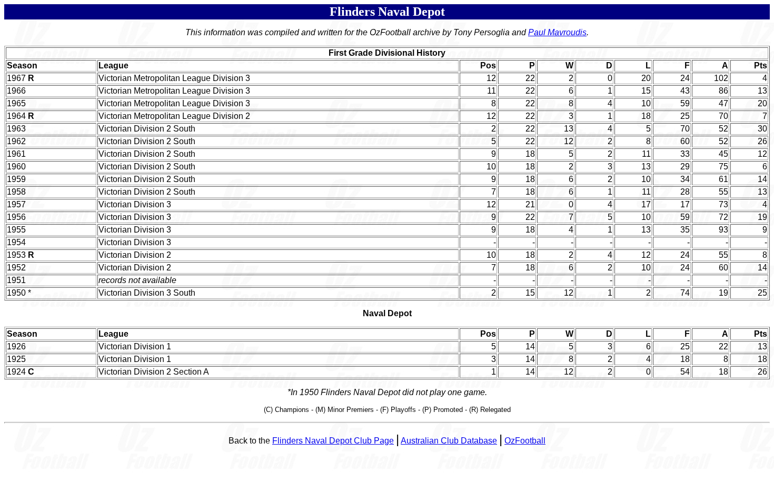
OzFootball (524, 440)
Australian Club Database (449, 440)
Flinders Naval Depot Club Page (333, 440)
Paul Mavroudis (557, 32)
